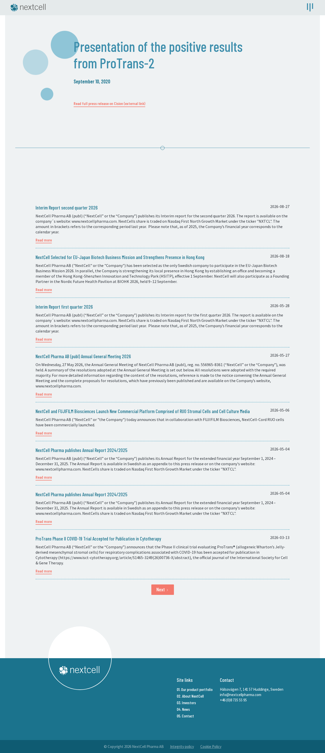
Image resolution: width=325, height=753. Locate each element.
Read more (44, 239)
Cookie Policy (210, 746)
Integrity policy (182, 746)
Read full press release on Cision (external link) (109, 103)
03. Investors (186, 702)
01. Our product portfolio (195, 689)
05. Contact (185, 715)
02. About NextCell (190, 696)
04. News (183, 709)
